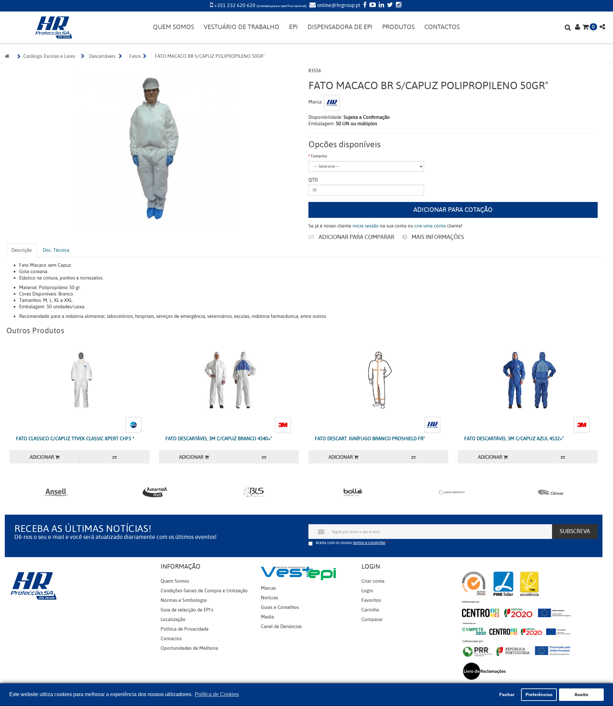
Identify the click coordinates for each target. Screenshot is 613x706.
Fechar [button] (506, 694)
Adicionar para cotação (453, 209)
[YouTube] (372, 5)
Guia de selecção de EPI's (187, 609)
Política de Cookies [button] (217, 694)
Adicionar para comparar (355, 237)
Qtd (313, 180)
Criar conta (372, 581)
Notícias (269, 597)
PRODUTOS (398, 27)
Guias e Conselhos (280, 607)
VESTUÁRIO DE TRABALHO (241, 27)
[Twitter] (389, 5)
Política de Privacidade (184, 629)
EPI (293, 27)
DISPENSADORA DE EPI (340, 27)
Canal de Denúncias (281, 626)
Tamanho (319, 156)
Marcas (268, 588)
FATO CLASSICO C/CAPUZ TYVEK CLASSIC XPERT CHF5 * (75, 438)
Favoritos (371, 600)
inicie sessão (365, 225)
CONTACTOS (442, 27)
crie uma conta (430, 225)
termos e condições (369, 543)
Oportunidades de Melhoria (189, 648)
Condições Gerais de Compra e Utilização (204, 590)
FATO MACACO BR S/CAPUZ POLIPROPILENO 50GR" (210, 56)
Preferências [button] (539, 694)
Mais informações (437, 237)
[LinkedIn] (380, 5)
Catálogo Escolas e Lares (49, 56)
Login (367, 590)
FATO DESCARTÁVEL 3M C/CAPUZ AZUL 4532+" (514, 438)
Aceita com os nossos (350, 543)
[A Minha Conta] (577, 27)
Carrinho (370, 609)
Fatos (135, 56)
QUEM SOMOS (173, 27)
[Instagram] (397, 5)
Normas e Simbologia (184, 600)
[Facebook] (364, 5)
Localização (173, 619)
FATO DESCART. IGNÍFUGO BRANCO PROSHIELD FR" (370, 438)
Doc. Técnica (56, 250)
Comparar (371, 619)
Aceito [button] (581, 694)
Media (267, 616)
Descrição (21, 250)
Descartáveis (102, 56)
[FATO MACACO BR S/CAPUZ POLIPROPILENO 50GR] (155, 148)
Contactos (171, 638)
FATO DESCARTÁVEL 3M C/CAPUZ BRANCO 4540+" (218, 438)
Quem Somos (175, 581)
